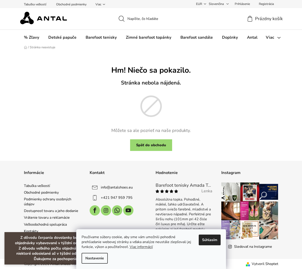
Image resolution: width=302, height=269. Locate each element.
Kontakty (31, 231)
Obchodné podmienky (71, 4)
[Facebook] (95, 210)
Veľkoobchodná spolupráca (45, 224)
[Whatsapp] (117, 210)
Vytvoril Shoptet (265, 263)
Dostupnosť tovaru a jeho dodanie (51, 210)
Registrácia (266, 4)
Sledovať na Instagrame (253, 246)
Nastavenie (94, 258)
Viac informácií (141, 246)
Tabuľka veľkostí (35, 4)
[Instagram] (106, 210)
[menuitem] (31, 37)
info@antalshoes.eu (117, 187)
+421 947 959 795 (117, 197)
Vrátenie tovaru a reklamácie (47, 217)
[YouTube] (128, 210)
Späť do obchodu (151, 145)
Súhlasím (209, 239)
